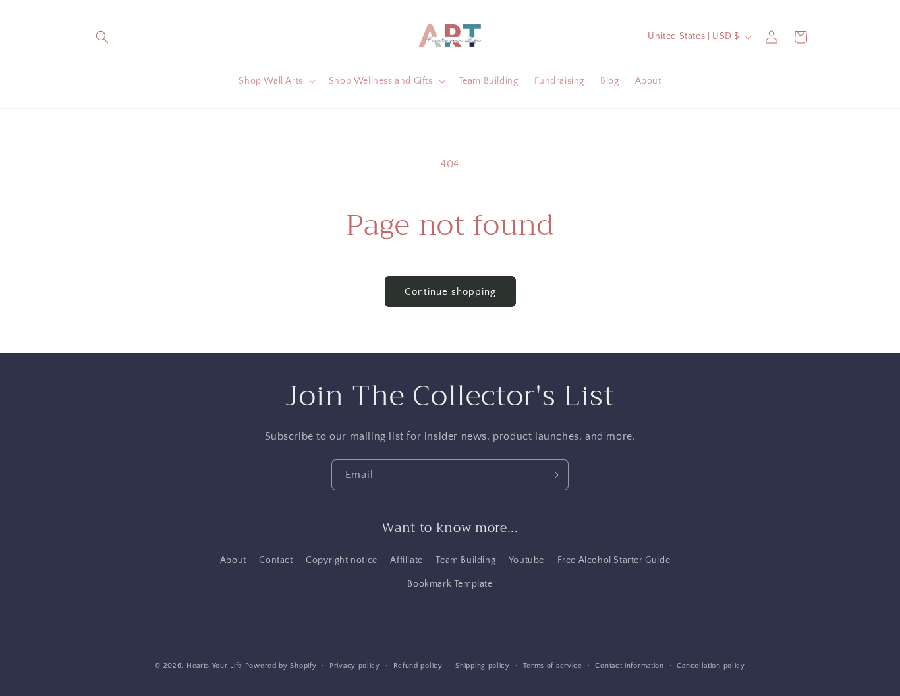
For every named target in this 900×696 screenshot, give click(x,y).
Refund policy (418, 666)
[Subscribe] (553, 474)
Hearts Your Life (214, 666)
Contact (276, 560)
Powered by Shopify (281, 666)
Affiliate (406, 560)
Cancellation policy (711, 666)
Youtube (526, 560)
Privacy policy (354, 666)
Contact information (629, 666)
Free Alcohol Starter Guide (614, 560)
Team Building (465, 560)
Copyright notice (342, 560)
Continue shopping (450, 291)
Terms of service (552, 666)
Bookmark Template (449, 584)
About (233, 560)
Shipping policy (482, 666)
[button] (102, 36)
